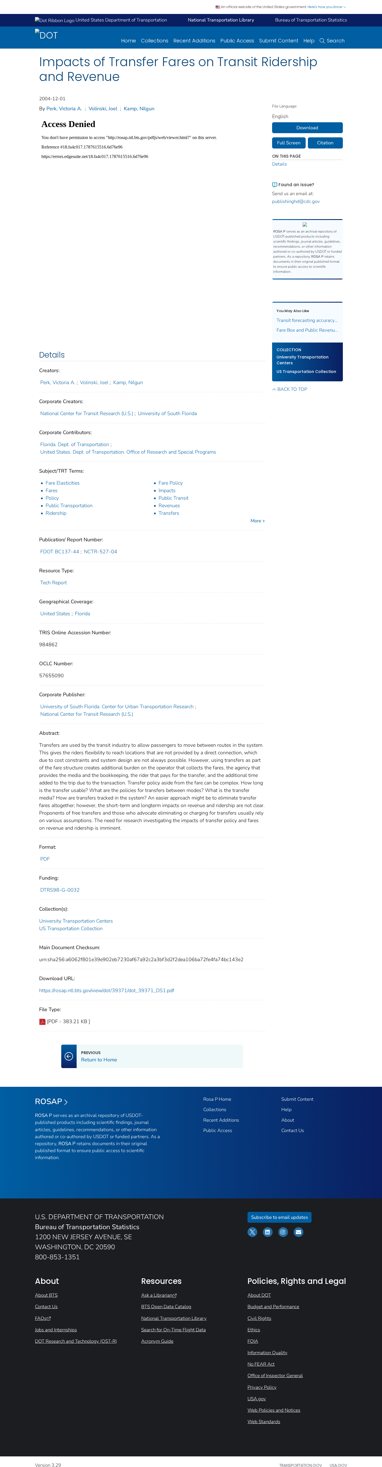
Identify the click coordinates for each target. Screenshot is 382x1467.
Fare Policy (171, 483)
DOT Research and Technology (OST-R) (76, 1341)
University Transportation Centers (76, 921)
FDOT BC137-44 (59, 551)
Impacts (167, 490)
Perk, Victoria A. (64, 108)
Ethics (253, 1330)
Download (307, 128)
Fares (52, 490)
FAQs (40, 1318)
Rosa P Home (217, 1099)
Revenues (169, 505)
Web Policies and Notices (273, 1410)
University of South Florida (167, 413)
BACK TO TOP (292, 389)
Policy (52, 498)
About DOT (259, 1295)
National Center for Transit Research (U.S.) (86, 413)
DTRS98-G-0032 (60, 890)
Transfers (169, 513)
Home (128, 40)
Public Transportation (69, 505)
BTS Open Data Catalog (166, 1306)
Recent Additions (194, 40)
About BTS (46, 1295)
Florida (82, 613)
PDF (45, 859)
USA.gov (256, 1399)
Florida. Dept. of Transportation (74, 444)
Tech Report (53, 582)
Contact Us (292, 1130)
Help (309, 40)
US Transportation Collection (71, 928)
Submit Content (278, 40)
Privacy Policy (262, 1387)
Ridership (56, 513)
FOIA (252, 1341)
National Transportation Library (174, 1318)
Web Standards (263, 1421)
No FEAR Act (261, 1364)
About (287, 1120)
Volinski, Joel (103, 108)
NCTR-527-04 (100, 551)
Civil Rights (259, 1318)
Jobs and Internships (56, 1330)
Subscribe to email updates (279, 1217)
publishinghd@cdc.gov (296, 201)
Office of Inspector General (275, 1375)
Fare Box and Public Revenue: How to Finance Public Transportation (308, 330)
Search (336, 40)
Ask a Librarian (156, 1295)
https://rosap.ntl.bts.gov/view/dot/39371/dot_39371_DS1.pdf (106, 990)
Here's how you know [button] (325, 6)
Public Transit (173, 498)
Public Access (237, 40)
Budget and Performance (273, 1306)
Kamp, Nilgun (139, 108)
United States (55, 613)
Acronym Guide (157, 1341)
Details (279, 164)
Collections (154, 40)
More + (258, 521)
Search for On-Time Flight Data (173, 1330)
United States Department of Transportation (120, 20)
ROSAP (48, 1101)
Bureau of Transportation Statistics (311, 20)
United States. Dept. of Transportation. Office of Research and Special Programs (128, 452)
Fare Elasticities (63, 483)
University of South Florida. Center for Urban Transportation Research (117, 706)
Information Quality (267, 1352)
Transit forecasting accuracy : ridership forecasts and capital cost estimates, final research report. (308, 320)
